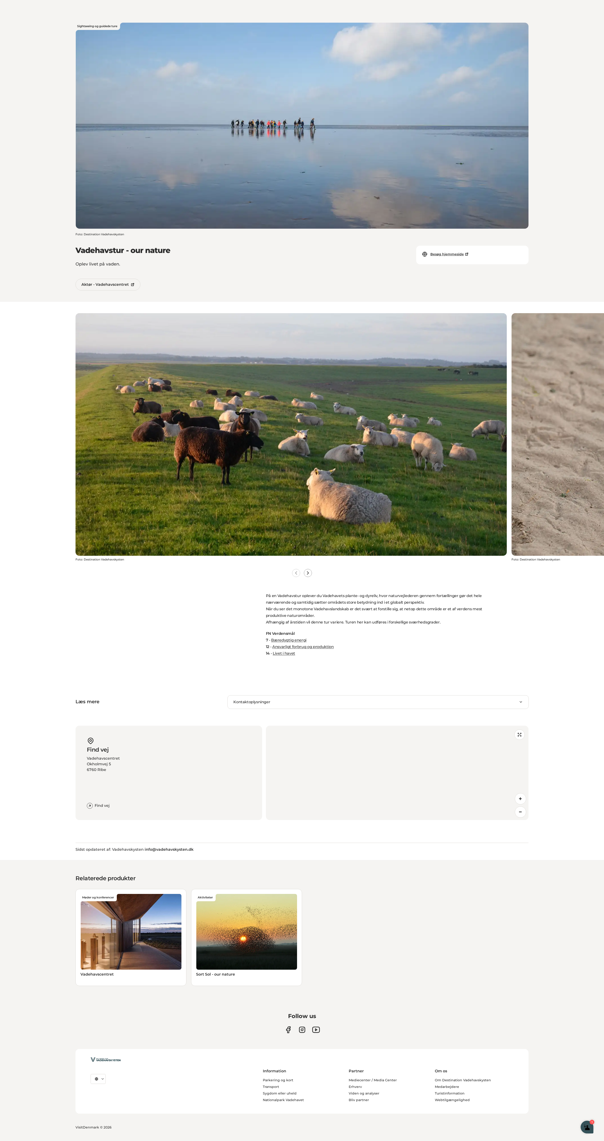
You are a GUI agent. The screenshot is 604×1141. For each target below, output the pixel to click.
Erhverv (355, 1087)
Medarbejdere (447, 1087)
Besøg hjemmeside (447, 254)
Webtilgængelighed (452, 1100)
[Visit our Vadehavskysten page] (288, 1030)
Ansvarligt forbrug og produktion (303, 646)
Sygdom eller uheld (280, 1093)
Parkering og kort (278, 1080)
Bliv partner (359, 1100)
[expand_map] (519, 734)
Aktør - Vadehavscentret (105, 284)
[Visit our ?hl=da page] (302, 1030)
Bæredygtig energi (288, 640)
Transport (271, 1087)
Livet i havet (284, 653)
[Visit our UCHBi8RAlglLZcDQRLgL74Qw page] (316, 1030)
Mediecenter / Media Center (373, 1080)
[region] (397, 773)
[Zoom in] (520, 798)
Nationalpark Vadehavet (283, 1100)
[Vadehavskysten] (106, 1059)
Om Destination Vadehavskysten (463, 1080)
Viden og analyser (364, 1093)
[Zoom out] (520, 812)
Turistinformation (450, 1093)
